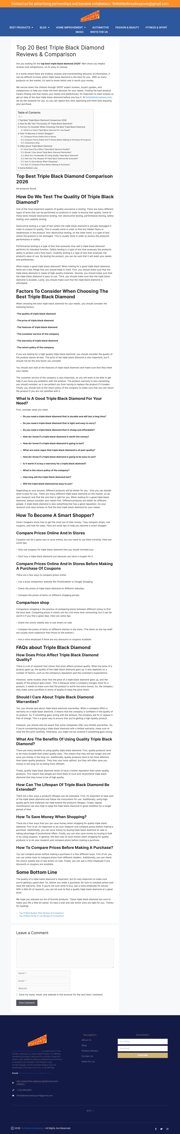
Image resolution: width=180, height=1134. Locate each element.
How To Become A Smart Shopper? (37, 133)
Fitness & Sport (156, 27)
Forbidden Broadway (32, 1128)
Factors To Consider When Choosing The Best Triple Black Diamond (52, 127)
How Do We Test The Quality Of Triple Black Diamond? (46, 123)
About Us (86, 1040)
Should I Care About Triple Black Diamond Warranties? (48, 152)
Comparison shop (32, 143)
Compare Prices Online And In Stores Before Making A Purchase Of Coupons (58, 140)
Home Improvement (69, 27)
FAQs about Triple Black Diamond (36, 146)
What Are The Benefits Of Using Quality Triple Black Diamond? (51, 155)
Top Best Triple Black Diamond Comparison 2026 (43, 120)
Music (80, 32)
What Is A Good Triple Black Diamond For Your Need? (47, 130)
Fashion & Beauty (127, 27)
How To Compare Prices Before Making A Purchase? (47, 165)
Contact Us (87, 1056)
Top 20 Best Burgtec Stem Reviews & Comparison (41, 913)
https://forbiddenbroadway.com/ (26, 1051)
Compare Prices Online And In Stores (40, 137)
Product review (90, 1051)
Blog (43, 27)
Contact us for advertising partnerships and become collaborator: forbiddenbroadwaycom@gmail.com (90, 4)
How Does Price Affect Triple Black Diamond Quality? (47, 149)
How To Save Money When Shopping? (41, 162)
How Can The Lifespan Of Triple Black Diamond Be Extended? (51, 158)
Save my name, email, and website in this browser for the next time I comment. (61, 994)
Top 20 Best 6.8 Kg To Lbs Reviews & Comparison (41, 916)
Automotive (100, 27)
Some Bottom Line (29, 168)
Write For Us (99, 32)
